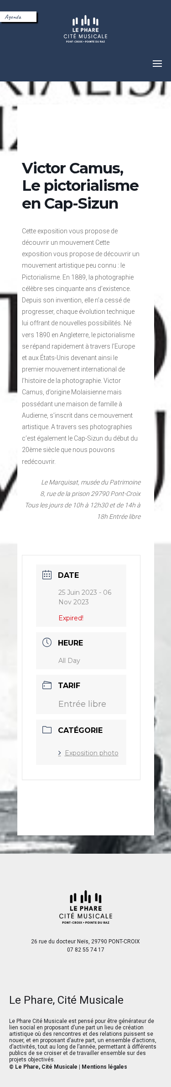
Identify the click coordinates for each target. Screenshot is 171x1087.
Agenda (13, 17)
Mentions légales (104, 1067)
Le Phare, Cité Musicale (46, 1067)
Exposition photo (92, 753)
